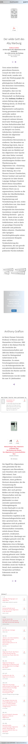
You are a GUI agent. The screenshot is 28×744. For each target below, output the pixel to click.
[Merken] (13, 62)
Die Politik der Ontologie (8, 630)
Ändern (14, 310)
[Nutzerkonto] (23, 2)
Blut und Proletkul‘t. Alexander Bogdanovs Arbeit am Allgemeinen (10, 716)
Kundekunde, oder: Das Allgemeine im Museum (8, 676)
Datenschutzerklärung (21, 742)
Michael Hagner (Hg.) (10, 446)
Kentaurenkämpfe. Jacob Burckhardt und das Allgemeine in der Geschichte (10, 610)
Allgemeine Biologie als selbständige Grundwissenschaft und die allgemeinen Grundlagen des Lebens (10, 665)
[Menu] (1, 2)
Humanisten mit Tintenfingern (10, 401)
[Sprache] (25, 2)
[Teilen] (15, 62)
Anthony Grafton (14, 48)
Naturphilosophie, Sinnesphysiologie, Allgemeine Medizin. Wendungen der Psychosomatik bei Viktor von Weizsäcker (10, 728)
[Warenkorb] (26, 2)
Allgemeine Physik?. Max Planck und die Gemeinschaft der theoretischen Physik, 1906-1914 (10, 653)
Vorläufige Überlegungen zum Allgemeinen (10, 600)
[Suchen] (2, 2)
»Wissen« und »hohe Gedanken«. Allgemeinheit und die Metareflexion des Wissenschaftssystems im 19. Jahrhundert (10, 641)
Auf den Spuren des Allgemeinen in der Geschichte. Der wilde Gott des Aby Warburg (10, 620)
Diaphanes (14, 2)
